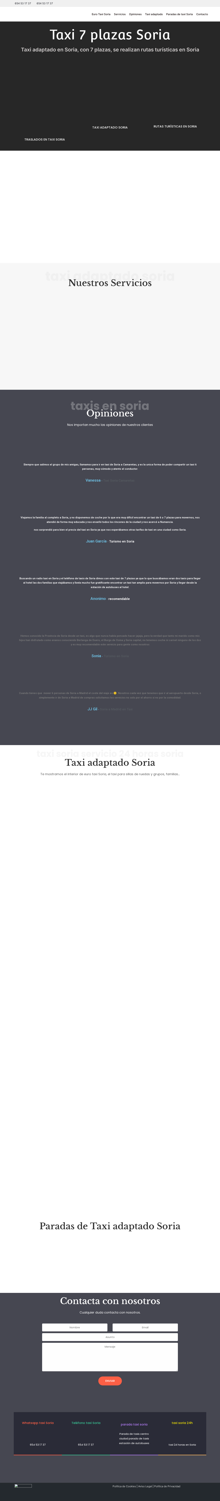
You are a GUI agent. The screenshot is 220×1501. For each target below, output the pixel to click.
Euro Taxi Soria (101, 14)
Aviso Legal (145, 1486)
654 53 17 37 (22, 3)
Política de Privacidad (167, 1486)
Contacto (202, 14)
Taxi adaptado (154, 14)
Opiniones (135, 14)
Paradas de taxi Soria (179, 14)
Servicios (120, 14)
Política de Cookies (125, 1486)
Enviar (110, 1381)
